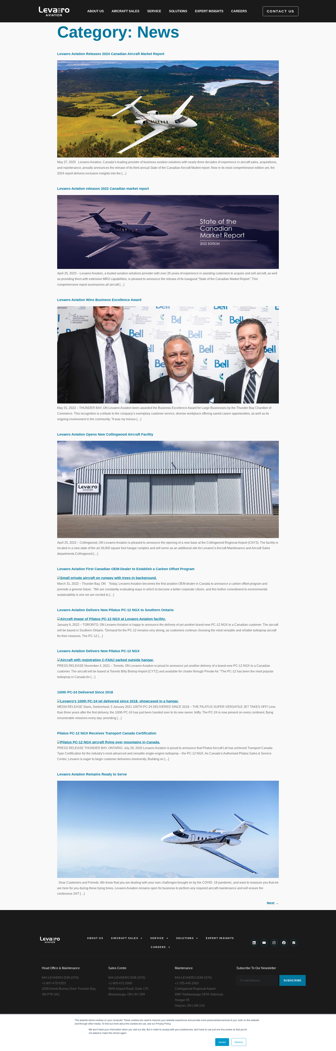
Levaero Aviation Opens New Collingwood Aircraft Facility (105, 434)
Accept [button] (222, 1042)
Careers (239, 11)
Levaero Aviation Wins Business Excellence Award (99, 300)
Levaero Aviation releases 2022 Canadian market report (103, 189)
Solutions (178, 11)
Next (273, 903)
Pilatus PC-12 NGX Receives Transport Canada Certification (106, 733)
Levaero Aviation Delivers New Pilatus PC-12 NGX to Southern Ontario (115, 610)
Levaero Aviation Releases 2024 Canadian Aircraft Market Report (110, 54)
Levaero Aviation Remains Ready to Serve (92, 774)
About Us (95, 11)
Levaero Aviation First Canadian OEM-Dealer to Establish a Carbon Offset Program (125, 569)
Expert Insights (209, 11)
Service (154, 11)
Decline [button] (239, 1042)
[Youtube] (264, 942)
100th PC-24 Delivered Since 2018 (85, 692)
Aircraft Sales (125, 11)
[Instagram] (273, 942)
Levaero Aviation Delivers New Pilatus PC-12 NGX (98, 651)
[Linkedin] (254, 942)
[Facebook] (283, 942)
